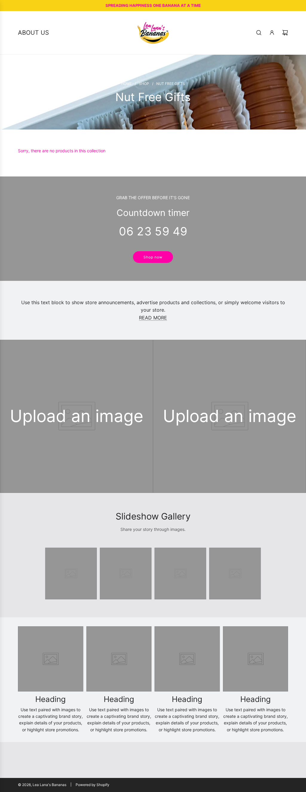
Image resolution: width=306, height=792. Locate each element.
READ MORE (153, 318)
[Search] (258, 32)
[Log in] (272, 32)
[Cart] (285, 32)
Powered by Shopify (92, 784)
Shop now (153, 257)
